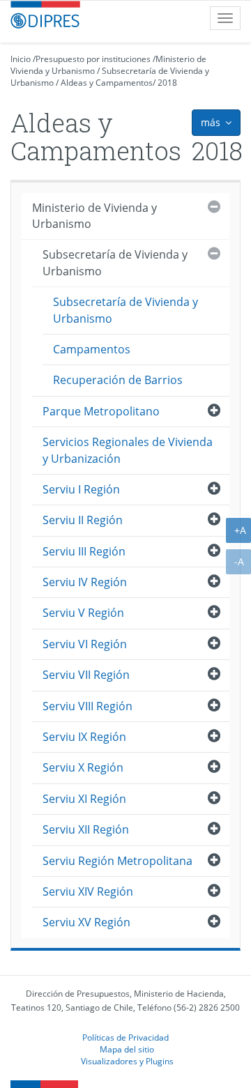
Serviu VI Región (85, 644)
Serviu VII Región (86, 674)
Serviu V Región (83, 612)
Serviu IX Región (84, 736)
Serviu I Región (81, 489)
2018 (167, 83)
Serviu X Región (83, 767)
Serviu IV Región (85, 582)
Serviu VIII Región (87, 706)
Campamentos (91, 349)
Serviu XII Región (86, 829)
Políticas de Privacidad (125, 1037)
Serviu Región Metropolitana (117, 860)
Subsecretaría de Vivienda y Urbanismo (115, 262)
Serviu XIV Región (88, 891)
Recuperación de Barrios (118, 380)
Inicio (20, 59)
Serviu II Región (83, 520)
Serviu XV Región (86, 922)
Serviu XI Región (84, 798)
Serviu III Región (84, 551)
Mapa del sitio (127, 1049)
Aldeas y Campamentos (107, 83)
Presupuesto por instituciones (93, 59)
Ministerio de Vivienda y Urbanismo (94, 215)
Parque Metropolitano (101, 411)
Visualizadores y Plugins (127, 1060)
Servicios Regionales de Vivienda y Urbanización (128, 450)
